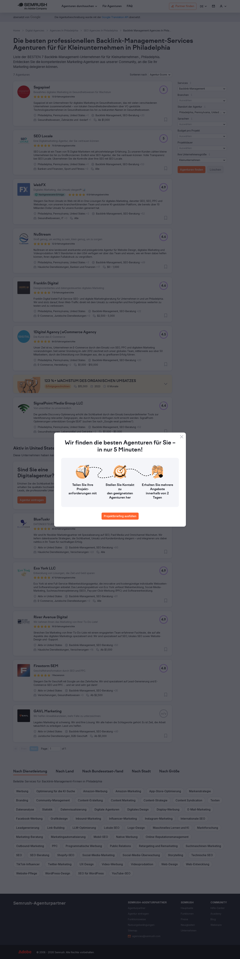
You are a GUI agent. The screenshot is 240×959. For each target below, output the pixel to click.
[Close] (181, 437)
